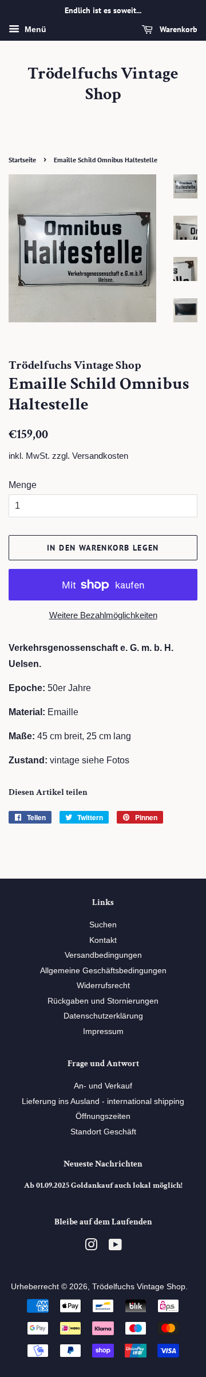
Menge (23, 485)
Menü (34, 29)
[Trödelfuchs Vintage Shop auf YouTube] (115, 1247)
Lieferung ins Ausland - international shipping (103, 1101)
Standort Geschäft (103, 1132)
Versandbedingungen (103, 955)
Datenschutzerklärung (103, 1016)
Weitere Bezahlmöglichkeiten (103, 615)
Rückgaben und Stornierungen (103, 1001)
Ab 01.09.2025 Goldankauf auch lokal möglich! (103, 1185)
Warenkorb (177, 29)
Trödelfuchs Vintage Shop (103, 84)
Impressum (103, 1031)
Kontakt (103, 940)
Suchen (103, 924)
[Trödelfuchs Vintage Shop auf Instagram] (91, 1247)
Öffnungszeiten (103, 1116)
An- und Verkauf (103, 1086)
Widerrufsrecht (103, 985)
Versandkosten (100, 456)
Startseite (22, 159)
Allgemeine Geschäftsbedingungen (103, 970)
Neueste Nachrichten (103, 1163)
